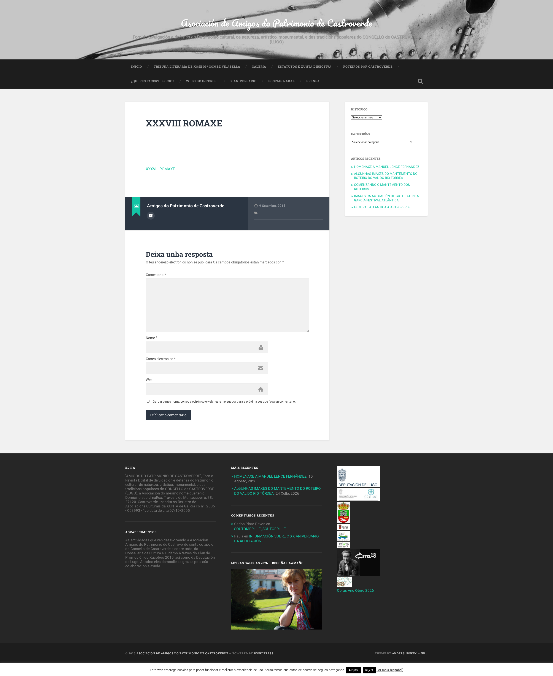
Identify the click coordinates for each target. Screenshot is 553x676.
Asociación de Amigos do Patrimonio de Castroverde (276, 22)
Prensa (313, 81)
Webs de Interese (202, 81)
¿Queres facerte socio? (152, 81)
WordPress (263, 653)
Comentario (156, 275)
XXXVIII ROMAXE (184, 123)
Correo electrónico (161, 359)
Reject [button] (369, 670)
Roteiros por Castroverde (368, 67)
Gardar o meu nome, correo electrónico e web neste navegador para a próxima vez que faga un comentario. (224, 401)
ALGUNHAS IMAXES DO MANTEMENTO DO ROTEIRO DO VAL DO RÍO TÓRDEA (385, 176)
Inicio (136, 67)
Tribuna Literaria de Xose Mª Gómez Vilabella (197, 67)
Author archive (151, 216)
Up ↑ (424, 653)
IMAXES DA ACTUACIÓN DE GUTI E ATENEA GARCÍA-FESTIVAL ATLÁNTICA (386, 198)
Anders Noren (404, 653)
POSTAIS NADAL (281, 81)
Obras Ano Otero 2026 (355, 590)
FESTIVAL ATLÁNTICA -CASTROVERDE (382, 207)
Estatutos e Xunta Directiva (305, 67)
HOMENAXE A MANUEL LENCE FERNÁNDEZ (386, 167)
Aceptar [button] (353, 670)
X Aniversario (243, 81)
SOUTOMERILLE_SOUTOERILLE (260, 529)
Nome (151, 338)
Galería (259, 67)
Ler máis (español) (390, 670)
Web (149, 380)
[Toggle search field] (420, 81)
